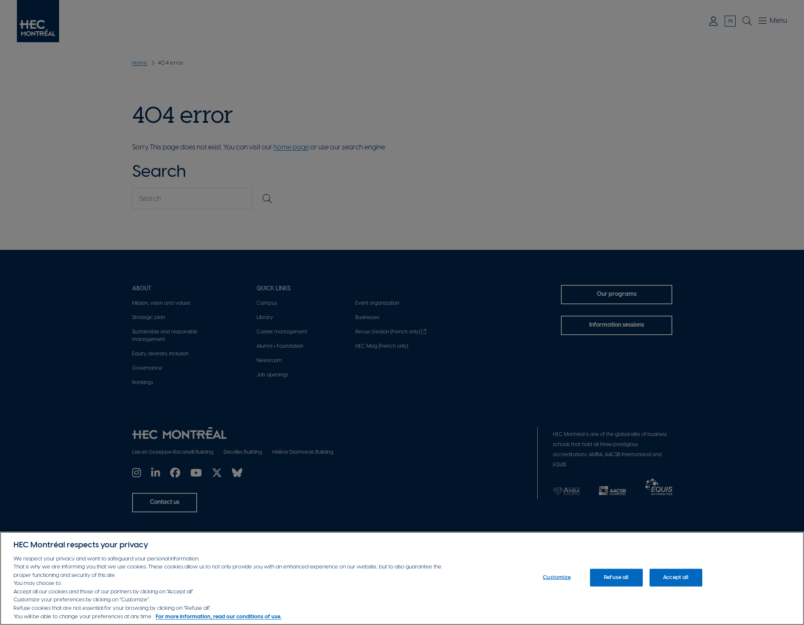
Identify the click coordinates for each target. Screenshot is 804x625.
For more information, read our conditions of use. (219, 616)
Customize (557, 577)
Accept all (675, 577)
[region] (402, 578)
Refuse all (616, 577)
